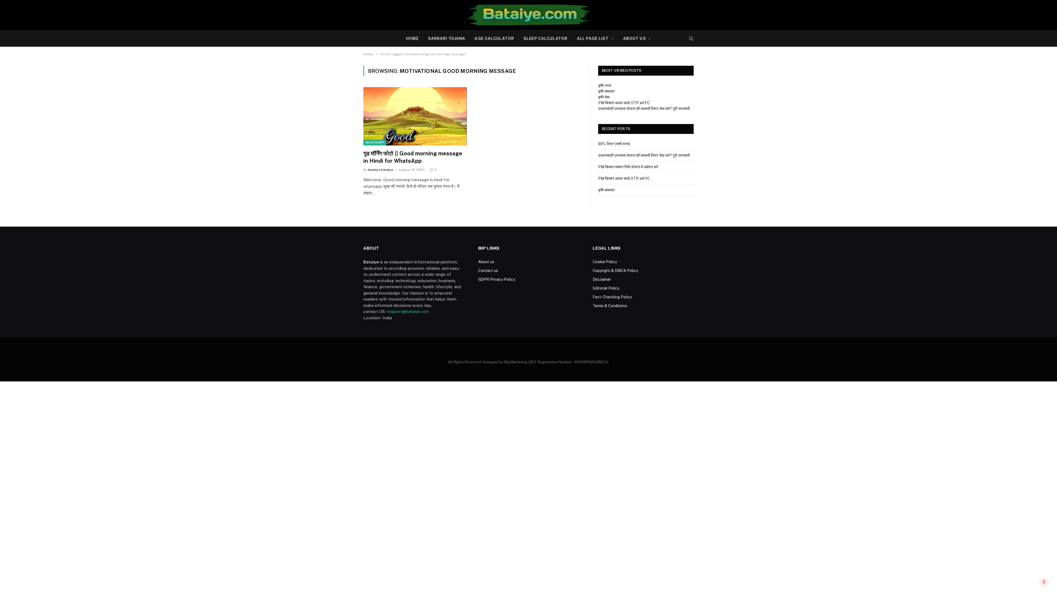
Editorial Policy (606, 288)
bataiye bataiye (380, 170)
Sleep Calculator (546, 38)
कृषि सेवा (604, 97)
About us (634, 38)
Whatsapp (375, 142)
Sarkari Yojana (446, 38)
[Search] (691, 38)
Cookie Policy (605, 262)
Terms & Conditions (610, 306)
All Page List (593, 38)
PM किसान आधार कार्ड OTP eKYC (624, 103)
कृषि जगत (604, 85)
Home (412, 38)
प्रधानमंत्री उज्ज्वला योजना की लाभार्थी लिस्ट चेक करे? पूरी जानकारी (644, 108)
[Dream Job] (528, 15)
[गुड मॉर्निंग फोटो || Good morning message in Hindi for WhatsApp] (415, 116)
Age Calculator (494, 38)
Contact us (488, 270)
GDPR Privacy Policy (496, 279)
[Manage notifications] (1044, 582)
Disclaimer (602, 279)
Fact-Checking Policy (612, 297)
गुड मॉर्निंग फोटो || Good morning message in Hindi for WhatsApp (412, 157)
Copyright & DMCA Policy (615, 270)
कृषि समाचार (606, 91)
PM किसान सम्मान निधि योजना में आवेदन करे (628, 167)
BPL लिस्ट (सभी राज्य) (614, 144)
